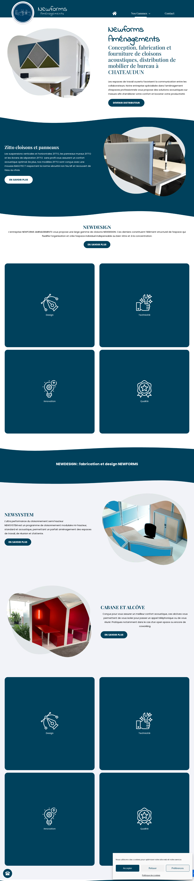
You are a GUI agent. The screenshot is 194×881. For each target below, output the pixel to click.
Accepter (127, 868)
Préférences (178, 868)
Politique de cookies (151, 875)
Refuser (153, 868)
